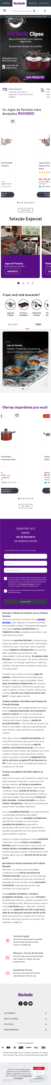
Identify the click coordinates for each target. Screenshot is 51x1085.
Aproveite (12, 271)
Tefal (38, 324)
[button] (18, 202)
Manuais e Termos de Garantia (28, 953)
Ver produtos (25, 380)
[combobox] (24, 10)
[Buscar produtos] (34, 11)
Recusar (39, 1072)
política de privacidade (23, 1077)
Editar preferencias (39, 1077)
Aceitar (38, 1068)
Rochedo (13, 324)
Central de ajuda (21, 936)
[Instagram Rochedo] (25, 1003)
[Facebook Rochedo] (20, 1003)
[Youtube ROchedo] (30, 1003)
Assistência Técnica (22, 970)
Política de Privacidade (27, 584)
